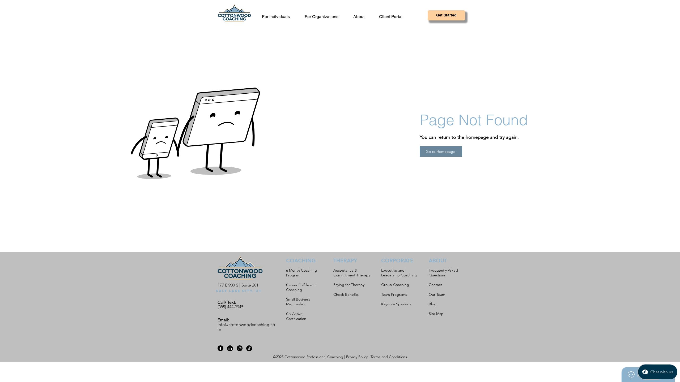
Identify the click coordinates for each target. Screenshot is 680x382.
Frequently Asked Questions (443, 272)
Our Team (437, 294)
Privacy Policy (357, 356)
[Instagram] (240, 348)
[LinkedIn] (230, 348)
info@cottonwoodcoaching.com (246, 327)
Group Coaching (395, 284)
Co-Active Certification (296, 316)
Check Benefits (346, 294)
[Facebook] (220, 348)
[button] (362, 16)
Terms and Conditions (389, 356)
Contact (435, 284)
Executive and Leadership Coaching (399, 272)
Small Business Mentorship (298, 301)
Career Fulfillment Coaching (301, 287)
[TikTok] (249, 348)
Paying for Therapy (348, 284)
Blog (432, 304)
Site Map (436, 313)
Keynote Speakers (396, 304)
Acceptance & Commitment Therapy (351, 272)
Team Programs (394, 294)
